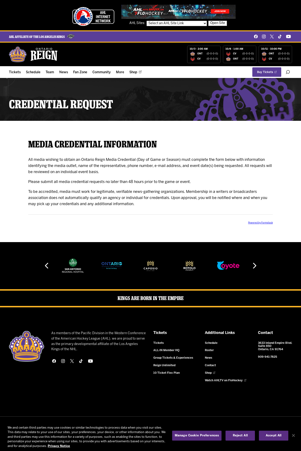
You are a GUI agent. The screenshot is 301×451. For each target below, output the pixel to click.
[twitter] (272, 36)
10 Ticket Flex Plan (166, 373)
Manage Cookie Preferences (197, 435)
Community (101, 72)
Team (50, 72)
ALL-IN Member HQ (166, 350)
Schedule (33, 72)
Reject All (240, 435)
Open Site (217, 23)
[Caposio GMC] (150, 266)
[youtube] (288, 36)
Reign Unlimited (164, 365)
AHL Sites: (137, 23)
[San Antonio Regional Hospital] (73, 266)
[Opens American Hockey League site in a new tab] (93, 16)
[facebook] (256, 36)
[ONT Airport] (111, 266)
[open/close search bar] (288, 72)
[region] (150, 436)
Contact (210, 365)
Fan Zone (80, 72)
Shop (133, 72)
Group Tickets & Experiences (173, 358)
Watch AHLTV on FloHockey (224, 380)
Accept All (273, 435)
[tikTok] (280, 36)
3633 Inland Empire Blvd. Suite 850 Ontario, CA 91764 (275, 346)
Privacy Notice (59, 446)
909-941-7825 (267, 357)
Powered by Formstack (260, 223)
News (63, 72)
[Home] (33, 54)
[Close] (293, 435)
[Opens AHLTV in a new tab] (178, 11)
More (120, 72)
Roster (209, 350)
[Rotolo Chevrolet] (189, 266)
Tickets (15, 72)
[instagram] (264, 36)
